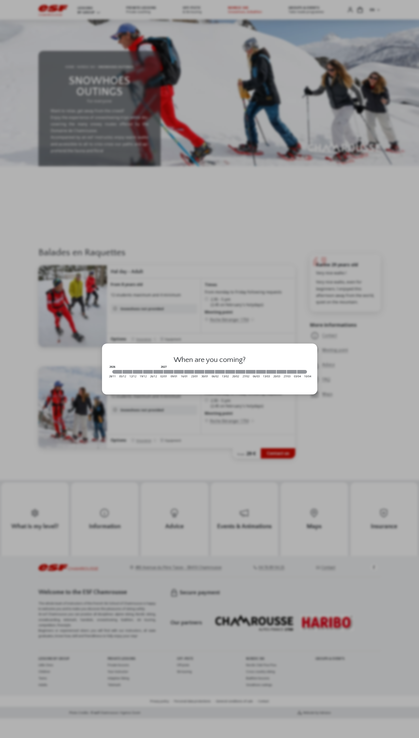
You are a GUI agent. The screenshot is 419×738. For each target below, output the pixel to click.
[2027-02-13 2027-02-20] (230, 372)
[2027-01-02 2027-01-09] (168, 372)
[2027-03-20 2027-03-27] (281, 372)
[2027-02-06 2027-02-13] (220, 372)
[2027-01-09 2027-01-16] (179, 372)
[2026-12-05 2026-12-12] (127, 372)
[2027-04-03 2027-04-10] (302, 372)
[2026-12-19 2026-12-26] (148, 372)
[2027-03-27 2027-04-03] (292, 372)
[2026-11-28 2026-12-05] (117, 372)
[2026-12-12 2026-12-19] (138, 372)
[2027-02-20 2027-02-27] (240, 372)
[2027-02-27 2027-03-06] (251, 372)
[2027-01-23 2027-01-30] (199, 372)
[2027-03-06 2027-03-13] (261, 372)
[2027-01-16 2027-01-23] (189, 372)
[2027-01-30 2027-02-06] (210, 372)
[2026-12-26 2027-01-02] (158, 372)
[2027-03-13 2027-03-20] (271, 372)
